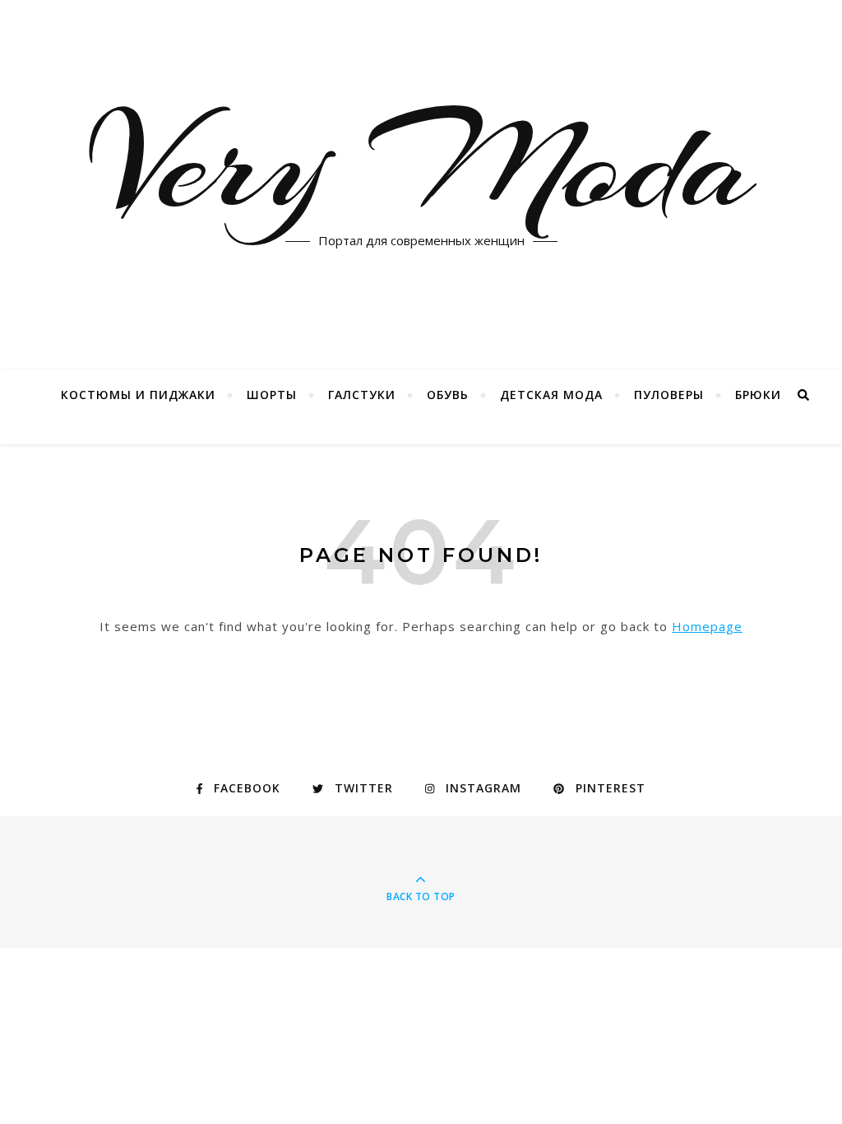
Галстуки (362, 394)
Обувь (448, 394)
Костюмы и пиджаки (138, 394)
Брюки (758, 394)
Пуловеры (669, 394)
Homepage (707, 626)
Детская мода (551, 394)
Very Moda (421, 164)
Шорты (272, 394)
